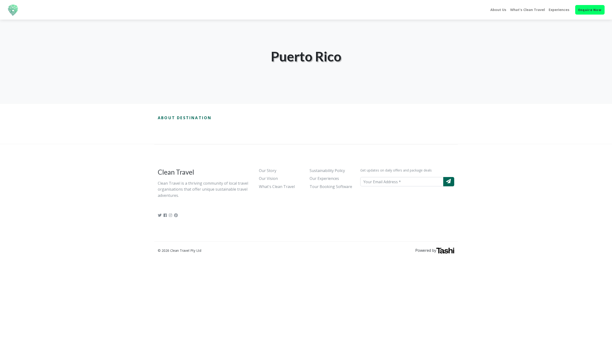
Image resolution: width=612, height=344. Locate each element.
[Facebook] (165, 215)
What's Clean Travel (527, 9)
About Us (498, 9)
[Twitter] (160, 215)
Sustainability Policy (327, 170)
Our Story (267, 170)
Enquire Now (589, 10)
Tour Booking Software (331, 186)
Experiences (559, 9)
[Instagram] (170, 215)
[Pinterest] (176, 215)
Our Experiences (324, 178)
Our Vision (268, 178)
